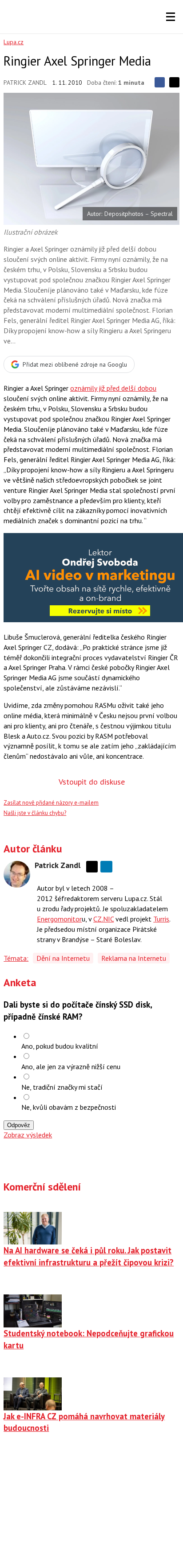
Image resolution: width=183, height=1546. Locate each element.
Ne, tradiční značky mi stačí (62, 1087)
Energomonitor (59, 918)
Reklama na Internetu (133, 958)
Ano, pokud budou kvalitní (59, 1046)
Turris (161, 918)
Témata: (16, 958)
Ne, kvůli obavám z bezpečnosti (68, 1107)
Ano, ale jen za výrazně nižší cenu (70, 1066)
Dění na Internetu (63, 958)
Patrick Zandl (25, 83)
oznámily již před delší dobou (113, 388)
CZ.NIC (103, 918)
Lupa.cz (14, 42)
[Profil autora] (17, 874)
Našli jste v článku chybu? (35, 813)
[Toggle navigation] (171, 17)
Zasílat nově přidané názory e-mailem (51, 802)
